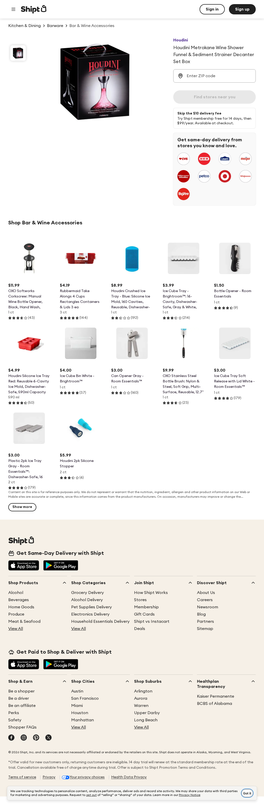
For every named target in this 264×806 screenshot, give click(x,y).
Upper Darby (147, 713)
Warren (141, 706)
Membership (146, 607)
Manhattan (82, 720)
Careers (205, 600)
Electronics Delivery (90, 614)
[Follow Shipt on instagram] (24, 738)
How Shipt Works (151, 593)
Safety (14, 720)
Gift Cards (144, 614)
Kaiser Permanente (215, 696)
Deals (139, 629)
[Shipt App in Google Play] (60, 566)
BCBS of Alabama (214, 704)
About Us (206, 593)
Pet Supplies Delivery (91, 607)
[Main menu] (13, 9)
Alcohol (15, 593)
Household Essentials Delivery (100, 621)
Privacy (49, 777)
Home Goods (21, 607)
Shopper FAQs (22, 727)
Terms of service (22, 777)
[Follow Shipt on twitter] (48, 738)
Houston (79, 713)
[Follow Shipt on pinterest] (36, 738)
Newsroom (207, 607)
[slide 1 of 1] (18, 53)
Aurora (140, 698)
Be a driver (18, 698)
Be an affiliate (22, 706)
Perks (13, 713)
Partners (205, 621)
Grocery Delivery (87, 593)
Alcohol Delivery (87, 600)
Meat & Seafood (24, 621)
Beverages (18, 600)
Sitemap (205, 629)
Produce (16, 614)
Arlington (143, 691)
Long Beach (146, 720)
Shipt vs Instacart (151, 621)
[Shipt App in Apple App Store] (23, 566)
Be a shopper (21, 691)
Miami (77, 706)
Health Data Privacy (129, 777)
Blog (201, 614)
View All (15, 629)
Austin (77, 691)
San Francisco (85, 698)
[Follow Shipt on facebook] (11, 738)
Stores (140, 600)
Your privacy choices (87, 777)
